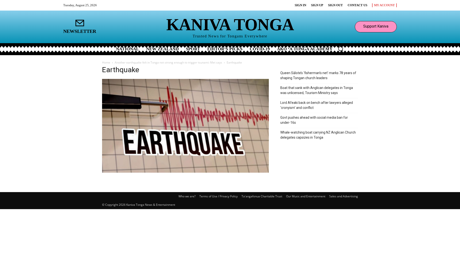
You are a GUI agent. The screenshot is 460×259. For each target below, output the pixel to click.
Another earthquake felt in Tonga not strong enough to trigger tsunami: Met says (168, 62)
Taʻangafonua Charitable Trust (262, 196)
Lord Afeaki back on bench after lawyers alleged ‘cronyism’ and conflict (316, 105)
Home (106, 62)
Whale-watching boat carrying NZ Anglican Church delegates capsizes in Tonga (318, 134)
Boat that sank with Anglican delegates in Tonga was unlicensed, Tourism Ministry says (316, 90)
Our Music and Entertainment (305, 196)
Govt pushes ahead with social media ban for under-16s (314, 120)
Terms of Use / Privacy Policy (218, 196)
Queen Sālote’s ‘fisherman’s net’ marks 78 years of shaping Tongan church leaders (318, 75)
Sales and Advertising (343, 196)
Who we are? (187, 196)
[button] (340, 48)
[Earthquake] (185, 171)
